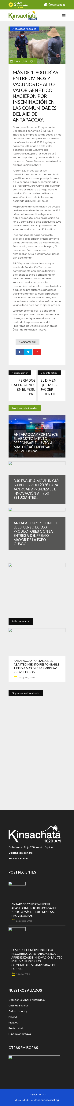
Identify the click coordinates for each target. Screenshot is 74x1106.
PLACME (13, 1017)
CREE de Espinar (18, 1005)
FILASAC (13, 1022)
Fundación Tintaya (20, 1034)
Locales (31, 28)
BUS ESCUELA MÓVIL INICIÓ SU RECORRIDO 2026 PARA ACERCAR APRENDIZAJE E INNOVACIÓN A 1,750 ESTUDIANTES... (36, 489)
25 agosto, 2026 (26, 677)
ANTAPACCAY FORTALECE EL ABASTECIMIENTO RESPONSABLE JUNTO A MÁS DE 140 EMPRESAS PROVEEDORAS (36, 443)
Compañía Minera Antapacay (27, 1000)
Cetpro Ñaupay (18, 1011)
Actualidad (19, 28)
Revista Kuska (17, 1028)
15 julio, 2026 (23, 974)
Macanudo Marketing (46, 1100)
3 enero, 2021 (21, 61)
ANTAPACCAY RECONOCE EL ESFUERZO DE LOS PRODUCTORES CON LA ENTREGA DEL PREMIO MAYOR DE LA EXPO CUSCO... (36, 533)
